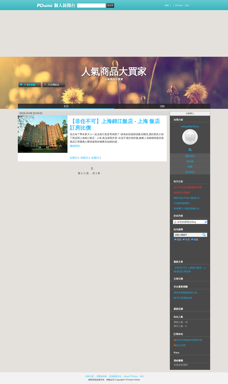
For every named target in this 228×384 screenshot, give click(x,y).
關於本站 (190, 156)
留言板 (190, 161)
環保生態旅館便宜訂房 (185, 292)
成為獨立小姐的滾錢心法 (186, 208)
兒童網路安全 (115, 376)
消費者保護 (101, 376)
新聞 (167, 5)
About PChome (131, 376)
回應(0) (74, 157)
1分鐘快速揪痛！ (182, 203)
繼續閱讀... (76, 146)
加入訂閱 (181, 345)
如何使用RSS (194, 340)
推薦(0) (84, 157)
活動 (162, 106)
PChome (179, 5)
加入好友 (190, 172)
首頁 (66, 106)
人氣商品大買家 (114, 71)
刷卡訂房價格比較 (183, 297)
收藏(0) (95, 157)
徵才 (142, 376)
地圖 (190, 166)
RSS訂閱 (181, 340)
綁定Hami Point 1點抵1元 (187, 198)
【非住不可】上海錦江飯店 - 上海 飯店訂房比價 (190, 269)
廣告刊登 (90, 376)
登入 (188, 5)
